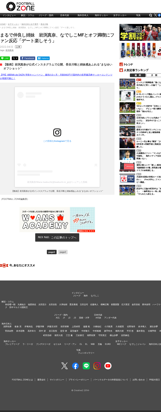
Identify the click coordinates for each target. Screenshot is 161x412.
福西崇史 (32, 304)
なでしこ (95, 295)
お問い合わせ (139, 379)
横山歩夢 (114, 335)
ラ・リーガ (28, 344)
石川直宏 (125, 304)
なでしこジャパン (137, 344)
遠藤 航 (86, 326)
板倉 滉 (18, 326)
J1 (64, 317)
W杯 (93, 344)
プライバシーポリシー (79, 379)
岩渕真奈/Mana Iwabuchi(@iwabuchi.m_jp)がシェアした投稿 (57, 182)
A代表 (98, 317)
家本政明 (146, 304)
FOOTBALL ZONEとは (22, 379)
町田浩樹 (47, 335)
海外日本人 (83, 15)
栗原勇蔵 (73, 304)
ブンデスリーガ (43, 344)
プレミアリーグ (12, 344)
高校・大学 (84, 317)
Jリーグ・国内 (46, 15)
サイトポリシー (57, 379)
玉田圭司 (84, 304)
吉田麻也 (125, 335)
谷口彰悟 (53, 331)
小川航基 (108, 326)
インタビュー (9, 15)
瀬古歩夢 (154, 326)
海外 (86, 295)
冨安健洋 (74, 331)
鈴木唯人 (142, 326)
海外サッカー (101, 15)
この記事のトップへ (63, 237)
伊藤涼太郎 (52, 326)
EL (86, 344)
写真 (138, 15)
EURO (108, 344)
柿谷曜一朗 (10, 304)
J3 (75, 317)
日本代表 (64, 15)
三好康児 (80, 335)
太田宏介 (42, 304)
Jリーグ (76, 295)
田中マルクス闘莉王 (18, 307)
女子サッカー (120, 15)
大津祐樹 (63, 304)
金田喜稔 (136, 304)
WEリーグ (121, 344)
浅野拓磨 (7, 326)
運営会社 (41, 379)
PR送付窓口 (154, 379)
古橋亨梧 (152, 331)
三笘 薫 (69, 335)
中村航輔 (97, 331)
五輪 (100, 344)
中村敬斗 (85, 331)
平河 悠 (130, 331)
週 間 (138, 75)
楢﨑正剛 (105, 304)
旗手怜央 (108, 331)
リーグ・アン (70, 344)
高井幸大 (32, 331)
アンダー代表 (110, 317)
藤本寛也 (141, 331)
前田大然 (59, 335)
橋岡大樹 (119, 331)
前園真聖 (115, 304)
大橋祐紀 (97, 326)
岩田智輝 (65, 326)
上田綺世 (76, 326)
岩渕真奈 (10, 50)
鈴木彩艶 (20, 331)
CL (81, 344)
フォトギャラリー (86, 353)
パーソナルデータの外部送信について (110, 379)
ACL (58, 317)
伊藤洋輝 (40, 326)
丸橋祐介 (22, 304)
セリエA (57, 344)
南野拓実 (91, 335)
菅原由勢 (9, 331)
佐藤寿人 (94, 304)
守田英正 (102, 335)
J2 (69, 317)
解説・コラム (27, 15)
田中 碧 (42, 331)
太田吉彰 (53, 304)
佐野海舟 (131, 326)
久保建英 (120, 326)
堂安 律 (63, 331)
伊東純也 (29, 326)
